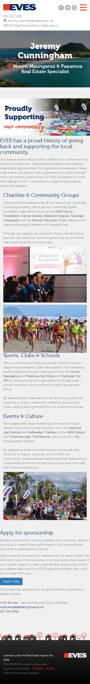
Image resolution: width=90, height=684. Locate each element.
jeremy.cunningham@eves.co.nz (30, 21)
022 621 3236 (12, 16)
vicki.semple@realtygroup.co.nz (22, 607)
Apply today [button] (11, 581)
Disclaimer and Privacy (16, 668)
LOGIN (50, 668)
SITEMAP (38, 668)
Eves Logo (19, 7)
